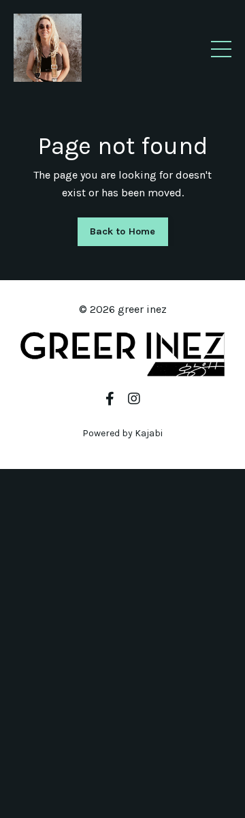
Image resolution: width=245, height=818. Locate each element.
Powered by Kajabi (122, 433)
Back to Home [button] (123, 231)
